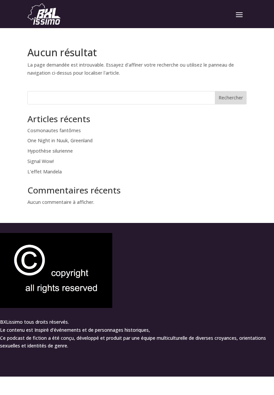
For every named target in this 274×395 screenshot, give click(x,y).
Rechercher (231, 97)
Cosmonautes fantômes (54, 130)
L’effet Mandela (44, 171)
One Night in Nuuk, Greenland (60, 140)
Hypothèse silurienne (50, 151)
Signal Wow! (40, 161)
